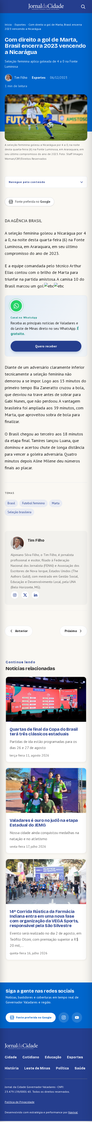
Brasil (11, 503)
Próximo (71, 631)
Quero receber (46, 346)
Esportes (20, 24)
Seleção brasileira (19, 512)
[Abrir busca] (83, 6)
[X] (25, 595)
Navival (73, 1112)
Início (8, 24)
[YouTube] (77, 1017)
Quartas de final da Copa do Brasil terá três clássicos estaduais (44, 732)
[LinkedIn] (35, 595)
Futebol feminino (33, 503)
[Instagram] (15, 595)
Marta (55, 503)
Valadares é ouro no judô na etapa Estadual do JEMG (44, 823)
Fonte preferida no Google (33, 1017)
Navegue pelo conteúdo (27, 182)
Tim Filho (20, 77)
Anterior (21, 631)
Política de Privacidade (19, 1102)
